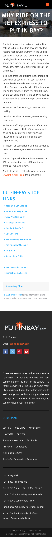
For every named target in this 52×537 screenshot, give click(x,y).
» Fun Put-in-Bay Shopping (16, 245)
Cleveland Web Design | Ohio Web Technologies (26, 534)
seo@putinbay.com (19, 344)
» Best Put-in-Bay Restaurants (17, 239)
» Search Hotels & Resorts (15, 273)
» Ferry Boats (10, 250)
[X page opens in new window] (12, 351)
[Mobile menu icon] (47, 4)
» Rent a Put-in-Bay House (15, 211)
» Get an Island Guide (13, 256)
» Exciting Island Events (14, 222)
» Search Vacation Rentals (15, 267)
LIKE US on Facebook (13, 295)
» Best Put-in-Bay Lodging (15, 206)
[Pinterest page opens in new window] (19, 351)
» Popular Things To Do (14, 228)
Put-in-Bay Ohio (14, 286)
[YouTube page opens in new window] (26, 351)
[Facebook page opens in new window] (5, 351)
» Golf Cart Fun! (11, 234)
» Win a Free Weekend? (14, 217)
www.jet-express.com (14, 175)
